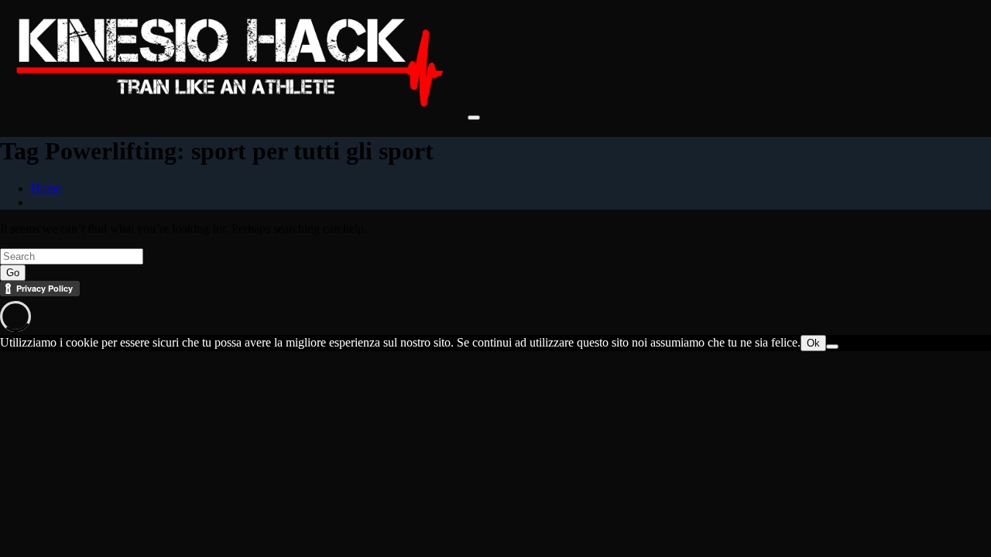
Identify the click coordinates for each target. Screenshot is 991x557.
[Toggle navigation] (474, 117)
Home (46, 188)
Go (12, 272)
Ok (813, 343)
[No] (832, 346)
